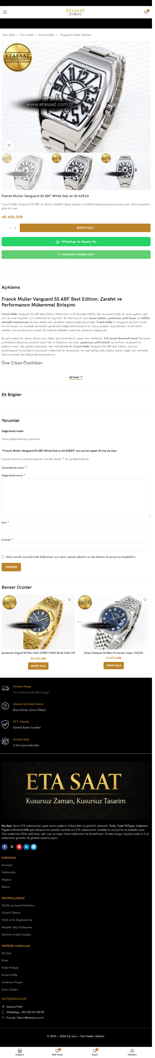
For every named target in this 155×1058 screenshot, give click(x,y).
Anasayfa (7, 865)
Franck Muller (46, 35)
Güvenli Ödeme (11, 913)
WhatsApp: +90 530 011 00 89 (25, 1012)
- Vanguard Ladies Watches (75, 35)
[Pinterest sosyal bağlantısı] (19, 847)
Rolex (112, 826)
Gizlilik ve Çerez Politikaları (18, 905)
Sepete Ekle (85, 228)
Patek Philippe (125, 826)
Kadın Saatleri (10, 989)
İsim (5, 522)
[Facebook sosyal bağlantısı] (5, 847)
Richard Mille (21, 830)
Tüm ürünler (27, 35)
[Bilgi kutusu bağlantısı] (76, 689)
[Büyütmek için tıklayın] (9, 145)
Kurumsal (9, 858)
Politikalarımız (13, 898)
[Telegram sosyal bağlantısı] (34, 847)
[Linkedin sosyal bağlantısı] (26, 847)
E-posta (7, 539)
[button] (38, 666)
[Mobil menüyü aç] (5, 12)
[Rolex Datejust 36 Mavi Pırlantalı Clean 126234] (114, 621)
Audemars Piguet (12, 982)
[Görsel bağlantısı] (76, 790)
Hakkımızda (9, 872)
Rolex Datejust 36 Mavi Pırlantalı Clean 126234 (113, 653)
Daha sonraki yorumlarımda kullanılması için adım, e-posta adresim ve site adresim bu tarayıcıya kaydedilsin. (71, 557)
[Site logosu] (76, 12)
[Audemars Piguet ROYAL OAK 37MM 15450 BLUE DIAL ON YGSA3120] (38, 621)
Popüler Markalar (16, 946)
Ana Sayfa (9, 35)
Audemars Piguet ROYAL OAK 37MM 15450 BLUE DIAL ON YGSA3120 (38, 654)
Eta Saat (6, 953)
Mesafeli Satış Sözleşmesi (17, 927)
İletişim (6, 887)
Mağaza (6, 879)
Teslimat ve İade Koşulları (16, 934)
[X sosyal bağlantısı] (12, 847)
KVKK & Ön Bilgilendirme (17, 920)
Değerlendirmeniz (14, 475)
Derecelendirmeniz (14, 467)
